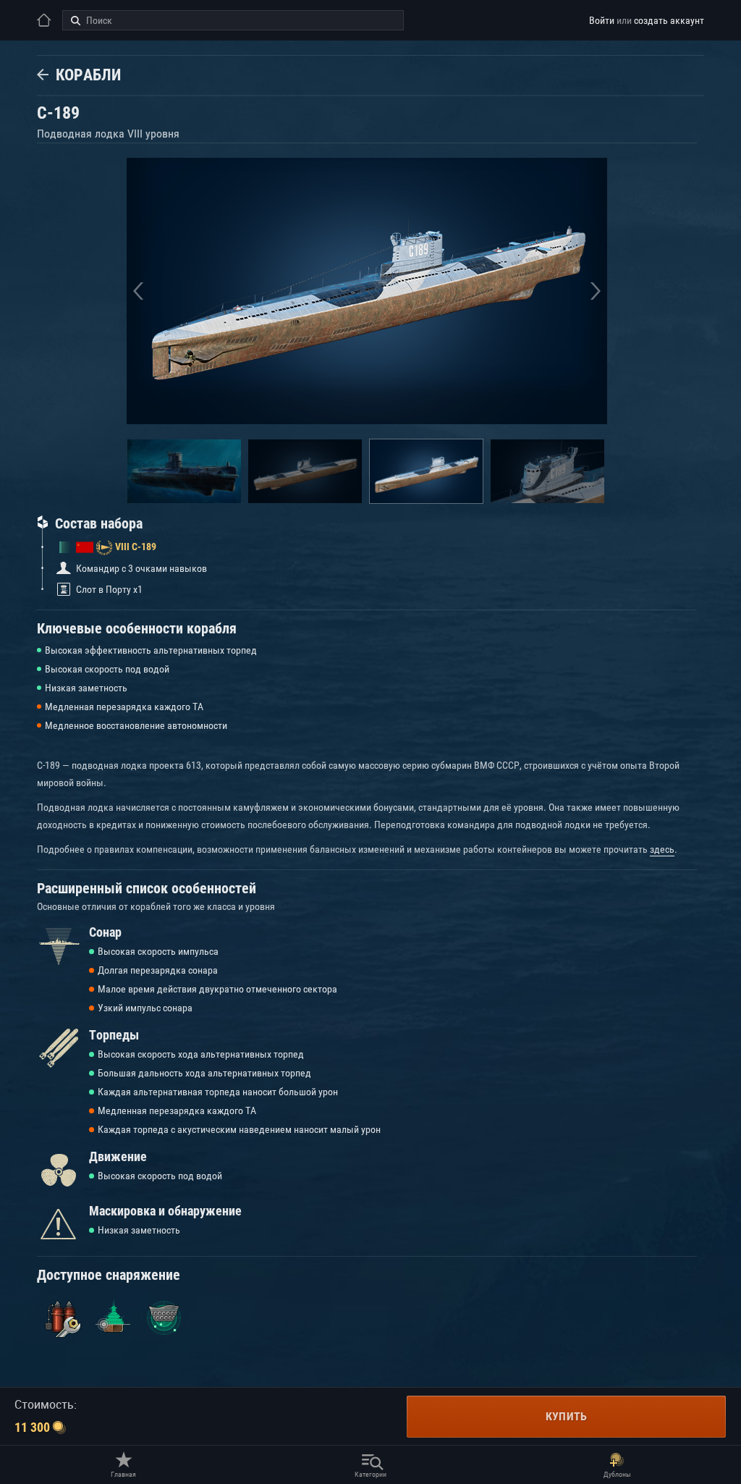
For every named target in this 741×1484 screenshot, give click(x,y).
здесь (662, 849)
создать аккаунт (669, 20)
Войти (601, 20)
